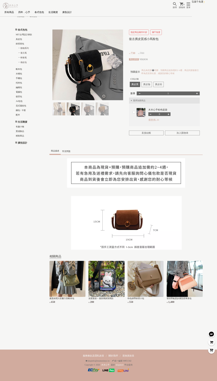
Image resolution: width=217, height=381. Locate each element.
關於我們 (113, 355)
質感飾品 (20, 131)
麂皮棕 (158, 84)
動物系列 (25, 48)
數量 (132, 93)
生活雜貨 (53, 12)
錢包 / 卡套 (21, 110)
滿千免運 (156, 32)
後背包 (19, 96)
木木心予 (105, 365)
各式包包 (39, 12)
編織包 (19, 87)
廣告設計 (67, 12)
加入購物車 (182, 133)
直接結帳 (146, 133)
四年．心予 (24, 12)
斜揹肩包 (20, 44)
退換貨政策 (128, 355)
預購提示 (135, 72)
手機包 (19, 78)
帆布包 (19, 69)
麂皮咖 (146, 84)
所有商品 (9, 12)
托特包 (19, 83)
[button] (120, 65)
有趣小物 (20, 127)
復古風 (24, 53)
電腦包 (19, 92)
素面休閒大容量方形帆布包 (61, 298)
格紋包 (24, 62)
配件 (18, 115)
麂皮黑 (134, 84)
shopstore (120, 365)
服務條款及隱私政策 (93, 355)
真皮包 (19, 39)
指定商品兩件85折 (139, 32)
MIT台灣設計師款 (24, 34)
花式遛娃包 (21, 106)
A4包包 (19, 101)
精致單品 (20, 136)
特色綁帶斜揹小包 (136, 298)
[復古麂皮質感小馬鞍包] (87, 65)
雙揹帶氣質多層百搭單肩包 (179, 298)
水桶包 (19, 74)
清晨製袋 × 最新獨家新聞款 (101, 298)
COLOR (134, 79)
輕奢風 (24, 58)
